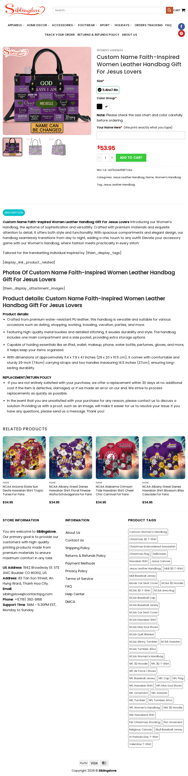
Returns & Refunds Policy (98, 35)
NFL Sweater (159, 693)
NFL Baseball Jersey (142, 678)
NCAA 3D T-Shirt (139, 590)
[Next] (85, 91)
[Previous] (9, 91)
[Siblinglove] (25, 10)
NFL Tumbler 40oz (160, 700)
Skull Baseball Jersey (169, 729)
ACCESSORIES (62, 25)
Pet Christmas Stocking (144, 722)
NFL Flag (178, 678)
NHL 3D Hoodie (173, 707)
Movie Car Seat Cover (143, 583)
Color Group (107, 98)
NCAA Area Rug (164, 590)
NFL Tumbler (137, 700)
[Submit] (169, 10)
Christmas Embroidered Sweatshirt (152, 546)
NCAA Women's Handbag (146, 656)
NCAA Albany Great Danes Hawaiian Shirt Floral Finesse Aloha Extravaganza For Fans (70, 490)
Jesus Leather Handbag (128, 177)
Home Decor (37, 25)
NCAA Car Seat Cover (143, 612)
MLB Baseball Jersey (142, 576)
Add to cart (131, 157)
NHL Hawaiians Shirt (142, 715)
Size (100, 81)
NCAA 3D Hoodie (172, 583)
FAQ (168, 25)
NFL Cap (164, 678)
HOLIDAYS (122, 25)
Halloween (160, 554)
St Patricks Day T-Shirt (143, 737)
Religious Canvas (140, 729)
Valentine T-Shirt (140, 744)
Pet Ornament (173, 722)
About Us (129, 35)
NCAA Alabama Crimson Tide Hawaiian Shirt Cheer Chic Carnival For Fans (115, 490)
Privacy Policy (76, 571)
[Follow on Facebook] (181, 26)
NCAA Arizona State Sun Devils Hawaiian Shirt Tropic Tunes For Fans (23, 490)
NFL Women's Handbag (144, 707)
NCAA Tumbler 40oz (142, 649)
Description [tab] (14, 212)
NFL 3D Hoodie (138, 663)
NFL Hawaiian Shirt (141, 685)
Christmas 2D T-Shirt (143, 539)
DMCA (70, 601)
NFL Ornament (138, 693)
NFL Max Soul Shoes (169, 685)
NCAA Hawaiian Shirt (142, 620)
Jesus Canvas (160, 561)
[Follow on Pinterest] (181, 33)
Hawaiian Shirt (138, 561)
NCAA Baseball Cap (142, 598)
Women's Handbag (110, 50)
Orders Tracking (149, 25)
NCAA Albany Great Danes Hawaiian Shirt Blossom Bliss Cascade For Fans (163, 490)
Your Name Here (109, 127)
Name (150, 177)
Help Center (75, 594)
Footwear (86, 25)
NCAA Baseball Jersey (143, 605)
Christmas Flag (139, 554)
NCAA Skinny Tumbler (143, 642)
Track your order (60, 35)
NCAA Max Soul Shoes (143, 627)
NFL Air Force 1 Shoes (142, 671)
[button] (179, 10)
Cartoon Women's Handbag (148, 532)
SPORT (105, 25)
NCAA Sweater (170, 642)
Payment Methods (80, 563)
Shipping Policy (77, 548)
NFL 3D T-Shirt (160, 663)
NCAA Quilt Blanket (141, 634)
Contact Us (74, 540)
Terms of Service (79, 578)
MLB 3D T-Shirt (173, 568)
